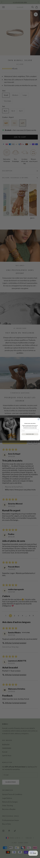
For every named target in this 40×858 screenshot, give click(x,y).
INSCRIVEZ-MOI (30, 434)
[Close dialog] (39, 419)
